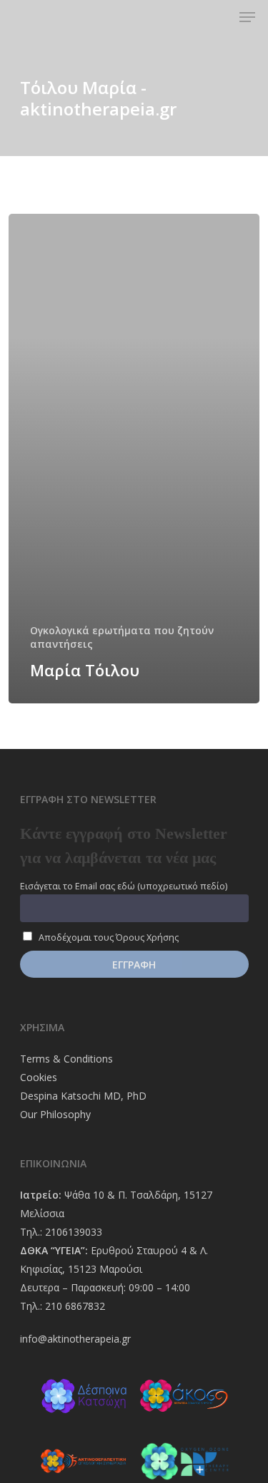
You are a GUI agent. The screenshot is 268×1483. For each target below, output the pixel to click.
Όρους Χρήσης (147, 937)
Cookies (38, 1077)
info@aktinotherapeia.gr (75, 1338)
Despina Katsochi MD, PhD (83, 1095)
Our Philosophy (55, 1114)
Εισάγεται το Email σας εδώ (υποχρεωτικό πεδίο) (123, 886)
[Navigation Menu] (247, 17)
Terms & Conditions (66, 1058)
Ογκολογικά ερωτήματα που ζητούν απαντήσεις (122, 637)
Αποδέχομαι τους (107, 937)
